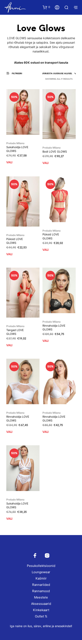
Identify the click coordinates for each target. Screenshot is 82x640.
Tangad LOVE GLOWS (15, 331)
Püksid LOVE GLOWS (14, 240)
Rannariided (41, 585)
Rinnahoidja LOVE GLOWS (53, 327)
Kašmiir (41, 578)
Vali (9, 162)
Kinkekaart (41, 610)
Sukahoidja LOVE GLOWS (17, 149)
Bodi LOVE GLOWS (54, 151)
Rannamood (41, 591)
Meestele (41, 597)
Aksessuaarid (41, 604)
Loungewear (41, 572)
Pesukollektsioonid (41, 566)
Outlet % (41, 616)
